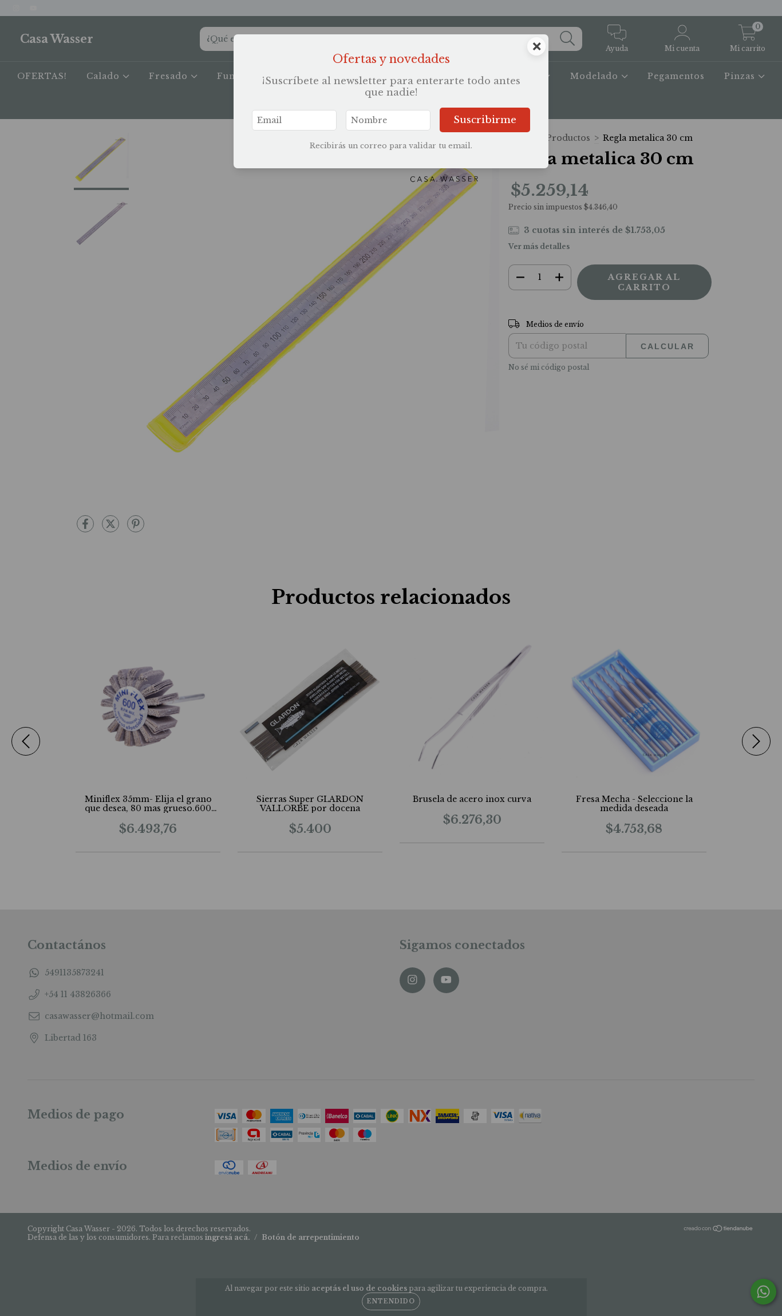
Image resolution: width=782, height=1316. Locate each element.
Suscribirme (484, 120)
